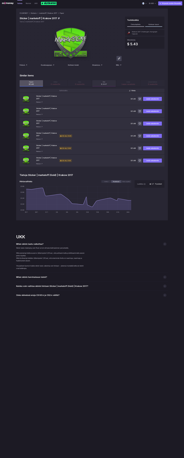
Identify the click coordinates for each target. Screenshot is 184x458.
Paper (62, 13)
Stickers (34, 13)
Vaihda (19, 3)
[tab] (106, 181)
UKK (36, 3)
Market (28, 3)
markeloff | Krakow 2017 (48, 13)
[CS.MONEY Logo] (7, 3)
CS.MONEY (24, 13)
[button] (164, 244)
